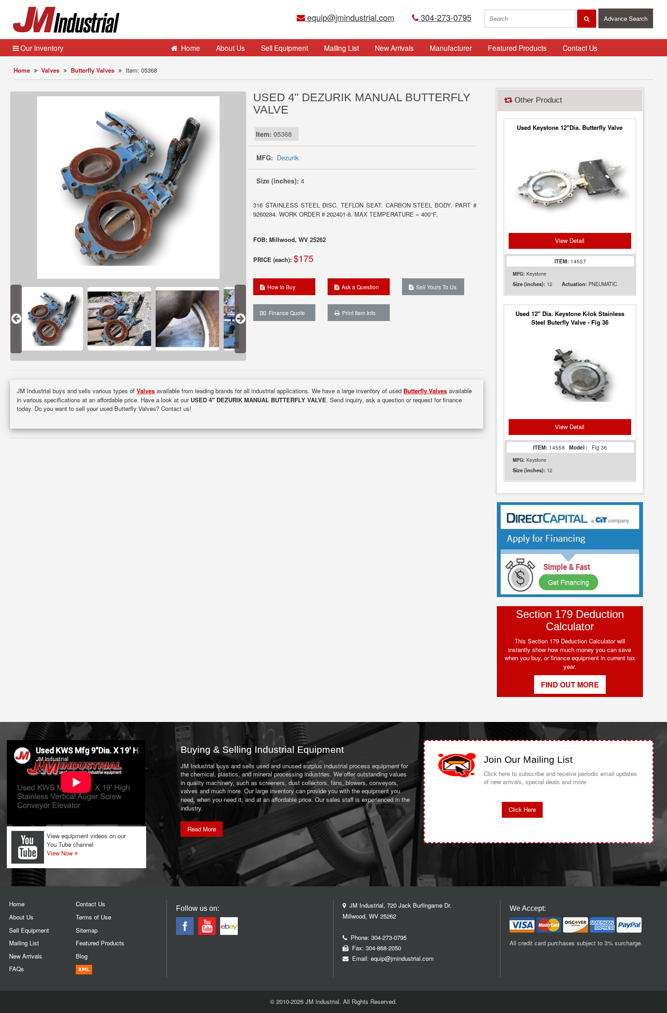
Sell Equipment (284, 48)
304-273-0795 (444, 17)
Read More (201, 829)
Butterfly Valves (92, 70)
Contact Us (580, 48)
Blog (82, 956)
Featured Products (517, 48)
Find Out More (570, 684)
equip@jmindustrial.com (349, 17)
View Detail (569, 240)
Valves (50, 70)
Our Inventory (41, 48)
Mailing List (341, 48)
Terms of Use (93, 917)
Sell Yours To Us (434, 287)
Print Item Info (357, 312)
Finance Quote (285, 312)
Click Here (522, 809)
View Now (60, 853)
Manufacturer (451, 48)
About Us (230, 48)
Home (22, 70)
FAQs (16, 968)
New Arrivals (394, 48)
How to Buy (280, 287)
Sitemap (87, 930)
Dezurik (288, 157)
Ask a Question (359, 287)
